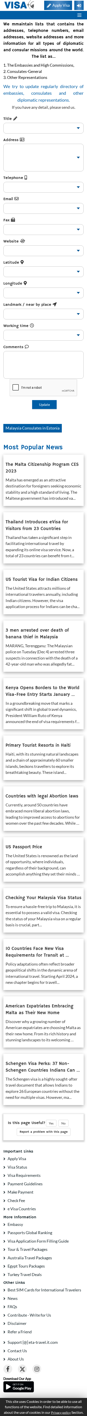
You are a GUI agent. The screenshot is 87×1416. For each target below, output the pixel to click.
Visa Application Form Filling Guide (38, 1241)
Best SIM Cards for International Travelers (44, 1289)
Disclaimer (17, 1323)
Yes (51, 1123)
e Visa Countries (22, 1208)
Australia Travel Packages (30, 1257)
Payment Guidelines (25, 1183)
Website (11, 241)
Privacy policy (61, 1412)
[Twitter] (22, 1369)
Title (8, 118)
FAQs (12, 1306)
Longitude (13, 283)
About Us (16, 1358)
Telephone (14, 177)
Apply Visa (17, 1158)
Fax (7, 220)
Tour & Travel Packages (28, 1249)
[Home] (19, 5)
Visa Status (17, 1167)
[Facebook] (7, 1369)
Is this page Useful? (26, 1122)
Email (8, 199)
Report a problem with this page (44, 1132)
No (63, 1123)
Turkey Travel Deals (25, 1274)
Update (44, 405)
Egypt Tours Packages (26, 1266)
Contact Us (17, 1350)
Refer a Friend (20, 1331)
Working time (16, 325)
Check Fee (16, 1200)
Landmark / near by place (28, 304)
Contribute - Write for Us (29, 1315)
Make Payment (20, 1192)
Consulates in (33, 427)
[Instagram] (36, 1369)
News (13, 1298)
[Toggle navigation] (79, 15)
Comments (14, 347)
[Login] (79, 5)
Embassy (15, 1224)
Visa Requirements (24, 1175)
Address (11, 140)
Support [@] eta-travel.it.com (33, 1342)
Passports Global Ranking (30, 1232)
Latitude (12, 262)
